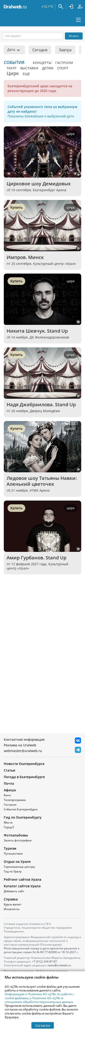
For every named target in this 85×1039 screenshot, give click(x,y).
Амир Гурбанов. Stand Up (36, 558)
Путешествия (13, 854)
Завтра (65, 49)
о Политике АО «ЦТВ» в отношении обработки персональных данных (39, 1000)
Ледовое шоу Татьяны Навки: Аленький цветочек (42, 481)
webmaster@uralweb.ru (23, 750)
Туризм (10, 848)
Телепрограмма (15, 800)
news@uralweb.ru (59, 965)
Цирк (13, 73)
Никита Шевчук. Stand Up (37, 331)
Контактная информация (24, 739)
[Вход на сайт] (71, 6)
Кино (7, 795)
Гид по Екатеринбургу (23, 817)
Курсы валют (12, 904)
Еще (26, 74)
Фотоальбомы (16, 835)
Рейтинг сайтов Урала (22, 879)
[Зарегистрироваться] (80, 6)
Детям (47, 68)
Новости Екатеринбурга (24, 763)
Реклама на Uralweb (20, 745)
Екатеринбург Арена (49, 190)
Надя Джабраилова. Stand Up (41, 404)
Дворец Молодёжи (45, 411)
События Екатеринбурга (21, 809)
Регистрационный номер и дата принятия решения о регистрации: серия (41, 950)
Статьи (9, 770)
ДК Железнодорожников (49, 337)
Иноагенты (11, 909)
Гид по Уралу (12, 871)
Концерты (42, 62)
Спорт (62, 68)
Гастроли (64, 62)
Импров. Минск (25, 257)
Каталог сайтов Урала (22, 886)
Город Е (9, 827)
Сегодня (39, 49)
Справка (11, 899)
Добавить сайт (14, 891)
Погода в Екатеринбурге (24, 777)
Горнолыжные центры (19, 867)
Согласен (42, 1025)
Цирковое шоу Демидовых (39, 184)
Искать (74, 36)
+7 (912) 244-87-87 (44, 961)
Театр (12, 68)
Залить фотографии (18, 840)
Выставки (29, 68)
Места (8, 822)
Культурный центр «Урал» (54, 263)
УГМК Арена (40, 490)
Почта (9, 783)
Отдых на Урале (17, 861)
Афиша (10, 790)
